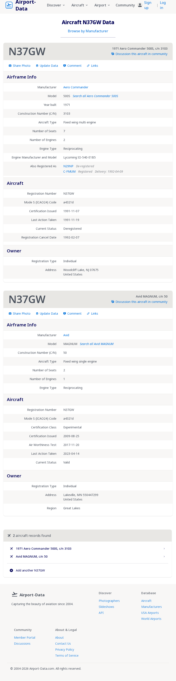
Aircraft (146, 601)
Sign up (147, 5)
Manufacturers (151, 607)
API (101, 613)
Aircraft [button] (77, 5)
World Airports (151, 619)
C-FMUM (69, 171)
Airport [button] (100, 5)
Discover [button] (54, 5)
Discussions (22, 643)
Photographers (109, 601)
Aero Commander (75, 87)
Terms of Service (67, 655)
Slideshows (106, 607)
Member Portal (24, 637)
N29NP (68, 166)
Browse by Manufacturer (88, 31)
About (59, 637)
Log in (163, 5)
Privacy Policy (64, 649)
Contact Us (63, 643)
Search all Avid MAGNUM (97, 344)
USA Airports (150, 613)
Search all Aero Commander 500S (95, 96)
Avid (66, 335)
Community (125, 5)
